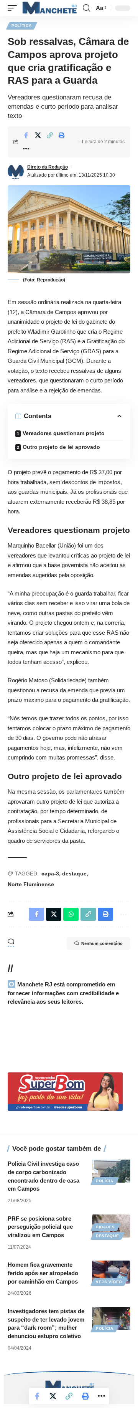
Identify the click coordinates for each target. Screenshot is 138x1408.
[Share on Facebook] (26, 135)
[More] (26, 148)
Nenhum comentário (102, 943)
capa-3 (50, 873)
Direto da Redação (47, 167)
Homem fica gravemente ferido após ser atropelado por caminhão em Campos (43, 1273)
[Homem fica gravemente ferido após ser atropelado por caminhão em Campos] (111, 1272)
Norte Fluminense (31, 884)
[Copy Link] (49, 135)
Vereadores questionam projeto (64, 433)
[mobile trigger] (14, 8)
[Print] (61, 135)
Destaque (107, 1236)
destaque (74, 873)
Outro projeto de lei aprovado (61, 447)
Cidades (105, 1227)
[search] (86, 8)
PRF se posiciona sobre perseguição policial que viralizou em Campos (40, 1227)
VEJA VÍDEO (109, 1282)
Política (22, 25)
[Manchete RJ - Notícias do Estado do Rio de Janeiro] (49, 8)
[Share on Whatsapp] (71, 914)
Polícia (104, 1181)
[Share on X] (38, 135)
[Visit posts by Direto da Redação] (16, 171)
